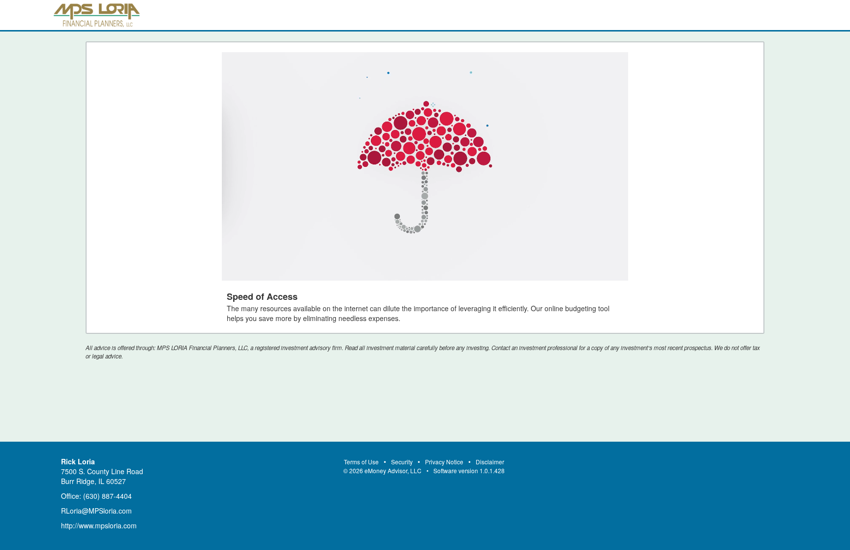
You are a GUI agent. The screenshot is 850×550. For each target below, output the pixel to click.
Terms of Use (361, 461)
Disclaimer (490, 461)
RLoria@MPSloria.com (96, 511)
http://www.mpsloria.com (99, 525)
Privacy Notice (444, 461)
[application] (425, 166)
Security (402, 461)
